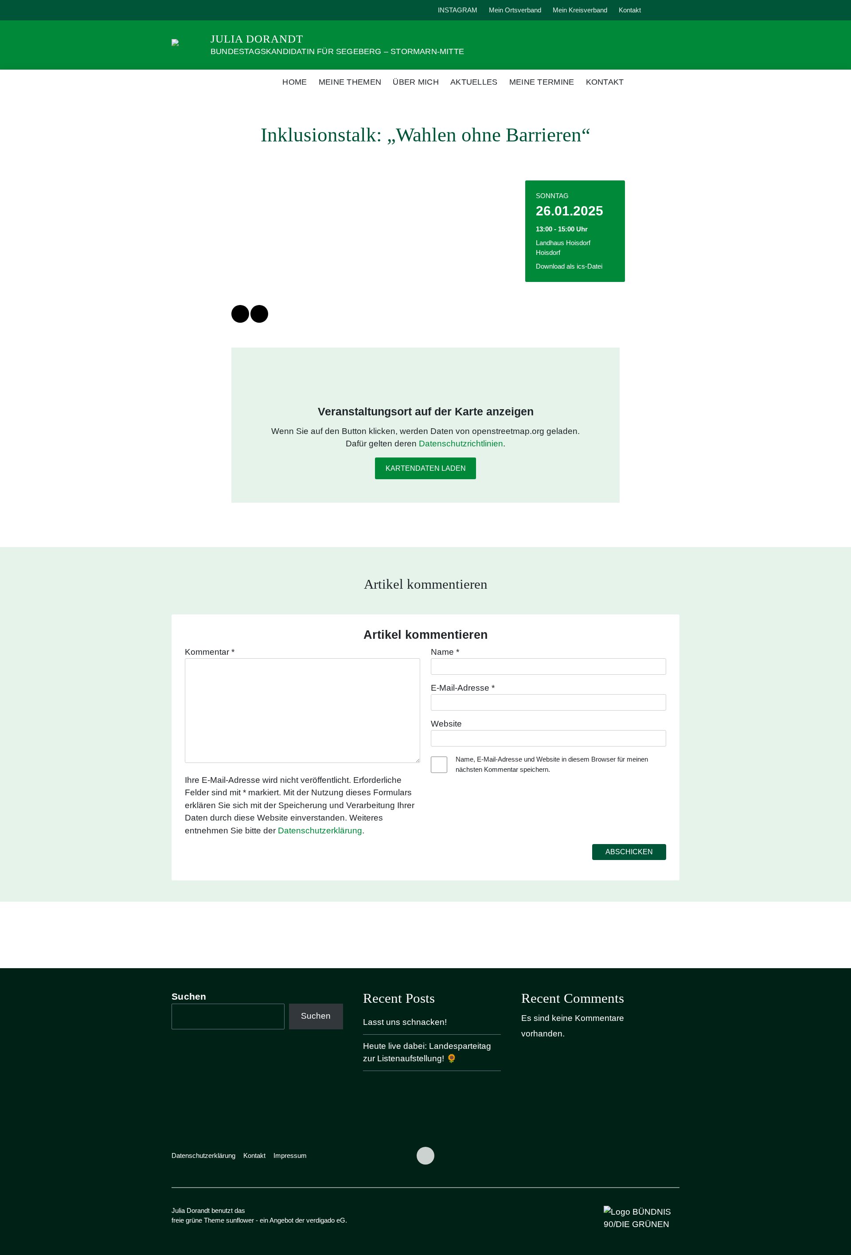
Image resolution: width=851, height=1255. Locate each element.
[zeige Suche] (664, 10)
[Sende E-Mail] (259, 314)
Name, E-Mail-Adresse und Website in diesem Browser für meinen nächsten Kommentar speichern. (552, 764)
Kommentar (209, 652)
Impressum (290, 1155)
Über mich (416, 82)
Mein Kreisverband (580, 10)
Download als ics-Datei (569, 266)
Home (294, 82)
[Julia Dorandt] (187, 44)
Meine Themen (350, 82)
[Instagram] (181, 10)
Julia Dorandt (257, 39)
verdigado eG (325, 1220)
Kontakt (630, 10)
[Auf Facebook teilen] (240, 314)
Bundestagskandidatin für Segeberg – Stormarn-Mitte (337, 51)
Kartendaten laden (426, 468)
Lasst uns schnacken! (405, 1022)
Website (446, 723)
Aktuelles (474, 82)
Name (445, 652)
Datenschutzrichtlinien (461, 443)
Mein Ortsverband (515, 10)
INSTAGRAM (457, 10)
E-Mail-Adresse (463, 687)
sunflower (240, 1220)
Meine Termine (541, 82)
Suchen (189, 996)
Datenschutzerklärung (320, 830)
